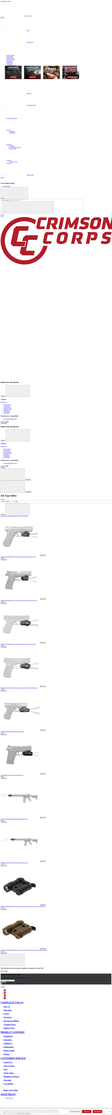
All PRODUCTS (11, 65)
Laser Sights (10, 56)
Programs (9, 160)
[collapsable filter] (13, 474)
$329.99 (3, 558)
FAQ (5, 1069)
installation (12, 131)
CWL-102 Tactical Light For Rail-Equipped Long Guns (14, 819)
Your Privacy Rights (75, 1111)
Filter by (3, 396)
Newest (2, 516)
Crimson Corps (13, 161)
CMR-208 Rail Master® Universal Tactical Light (12, 731)
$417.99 (3, 601)
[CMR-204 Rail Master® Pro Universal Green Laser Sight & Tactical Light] (20, 599)
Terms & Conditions (14, 983)
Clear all (3, 421)
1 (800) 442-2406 (42, 1103)
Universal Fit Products (10, 419)
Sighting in (8, 1043)
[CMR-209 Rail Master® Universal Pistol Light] (20, 773)
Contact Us (8, 1062)
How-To (9, 130)
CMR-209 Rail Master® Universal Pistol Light (12, 775)
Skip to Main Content (6, 1)
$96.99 (2, 820)
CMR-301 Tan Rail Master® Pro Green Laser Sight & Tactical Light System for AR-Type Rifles (24, 950)
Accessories (9, 63)
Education (9, 144)
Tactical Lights (10, 58)
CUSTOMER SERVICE (13, 1058)
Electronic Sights (11, 59)
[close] (42, 207)
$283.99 (3, 689)
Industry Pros (9, 1028)
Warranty (7, 1080)
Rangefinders (10, 62)
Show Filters (4, 423)
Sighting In (12, 132)
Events (6, 1014)
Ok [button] (2, 971)
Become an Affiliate (11, 1021)
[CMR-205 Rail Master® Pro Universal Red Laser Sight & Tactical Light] (20, 555)
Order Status (9, 1073)
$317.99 (3, 907)
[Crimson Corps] (42, 298)
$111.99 (2, 733)
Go (17, 501)
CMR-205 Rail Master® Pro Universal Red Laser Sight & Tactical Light (18, 556)
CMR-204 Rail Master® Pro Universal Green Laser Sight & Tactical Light (18, 600)
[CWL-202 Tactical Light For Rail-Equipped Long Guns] (20, 861)
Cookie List (27, 1113)
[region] (56, 1111)
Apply (7, 421)
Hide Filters (28, 479)
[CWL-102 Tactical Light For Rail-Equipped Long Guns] (20, 817)
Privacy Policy (24, 983)
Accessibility (8, 1084)
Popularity (25, 516)
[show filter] (13, 487)
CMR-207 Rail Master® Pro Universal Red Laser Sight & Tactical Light (18, 644)
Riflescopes (9, 61)
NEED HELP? (8, 1094)
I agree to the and (15, 983)
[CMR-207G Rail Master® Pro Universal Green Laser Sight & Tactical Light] (20, 686)
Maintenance (9, 1047)
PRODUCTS (4, 402)
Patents (6, 1054)
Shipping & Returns (11, 1077)
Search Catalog (5, 200)
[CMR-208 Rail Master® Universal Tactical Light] (20, 730)
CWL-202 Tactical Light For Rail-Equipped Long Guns (14, 862)
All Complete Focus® (12, 118)
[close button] (18, 391)
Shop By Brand (10, 55)
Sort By (3, 467)
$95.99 (2, 776)
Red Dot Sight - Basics (15, 147)
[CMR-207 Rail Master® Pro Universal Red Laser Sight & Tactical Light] (20, 642)
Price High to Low (18, 516)
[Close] (109, 1111)
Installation (8, 1036)
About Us (9, 163)
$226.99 (3, 645)
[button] (13, 960)
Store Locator (9, 1066)
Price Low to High (9, 516)
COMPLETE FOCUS (12, 1002)
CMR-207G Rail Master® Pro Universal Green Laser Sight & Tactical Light (19, 688)
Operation (12, 146)
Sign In (2, 177)
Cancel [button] (5, 971)
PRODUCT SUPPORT (13, 1032)
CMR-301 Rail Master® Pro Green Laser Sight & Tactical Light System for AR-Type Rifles (23, 906)
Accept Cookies (97, 1111)
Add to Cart (3, 559)
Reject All (86, 1111)
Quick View (42, 555)
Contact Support (6, 186)
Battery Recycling (11, 1090)
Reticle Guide (13, 148)
